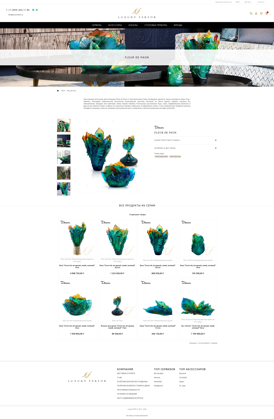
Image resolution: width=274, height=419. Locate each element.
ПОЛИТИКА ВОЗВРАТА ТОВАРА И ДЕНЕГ (133, 386)
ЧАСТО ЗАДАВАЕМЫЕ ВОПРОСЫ (130, 398)
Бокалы (133, 25)
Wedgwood (158, 386)
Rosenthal (158, 382)
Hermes (157, 377)
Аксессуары (115, 25)
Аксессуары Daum (161, 156)
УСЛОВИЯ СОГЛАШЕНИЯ (127, 394)
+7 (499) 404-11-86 (19, 10)
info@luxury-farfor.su (15, 15)
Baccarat (182, 373)
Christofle (183, 377)
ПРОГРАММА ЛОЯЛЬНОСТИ (128, 390)
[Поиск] (251, 13)
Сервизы (96, 25)
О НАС (119, 377)
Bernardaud (158, 373)
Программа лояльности (223, 2)
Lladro (181, 382)
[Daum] (159, 128)
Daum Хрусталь (175, 156)
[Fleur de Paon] (111, 194)
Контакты (261, 2)
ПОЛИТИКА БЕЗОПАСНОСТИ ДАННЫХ (132, 382)
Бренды (178, 25)
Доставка (248, 2)
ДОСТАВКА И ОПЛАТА (126, 373)
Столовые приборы (155, 25)
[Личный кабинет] (256, 13)
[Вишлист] (261, 13)
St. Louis (182, 386)
